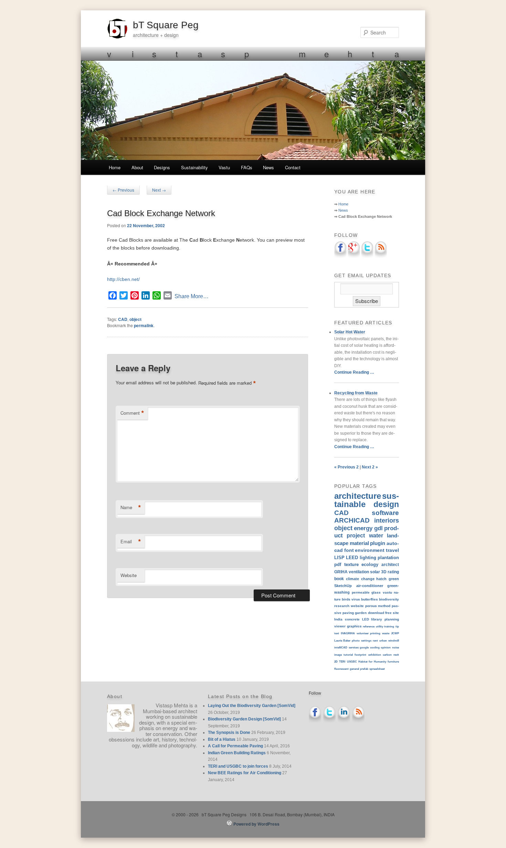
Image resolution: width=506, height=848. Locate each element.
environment (369, 550)
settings (366, 640)
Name (130, 507)
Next (159, 190)
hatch (381, 579)
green (394, 579)
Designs (162, 167)
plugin (377, 543)
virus (355, 599)
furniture (393, 661)
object (135, 319)
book (339, 578)
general (354, 668)
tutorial (348, 654)
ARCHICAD (352, 520)
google (364, 647)
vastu (387, 592)
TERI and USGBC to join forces (238, 766)
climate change (360, 579)
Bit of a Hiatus (221, 739)
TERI (342, 661)
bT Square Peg (166, 25)
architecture (357, 496)
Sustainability (194, 167)
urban (383, 640)
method (384, 606)
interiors (386, 520)
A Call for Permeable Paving (235, 746)
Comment (132, 412)
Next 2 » (370, 467)
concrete (352, 619)
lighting (368, 557)
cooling (375, 647)
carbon (387, 654)
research (341, 606)
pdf (337, 564)
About (137, 167)
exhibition (374, 654)
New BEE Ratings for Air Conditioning (244, 772)
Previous (123, 190)
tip (397, 626)
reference (369, 626)
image (338, 654)
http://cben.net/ (123, 279)
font (349, 550)
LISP (339, 557)
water (376, 535)
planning (391, 619)
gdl (378, 528)
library (376, 619)
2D (336, 661)
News (268, 167)
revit (396, 654)
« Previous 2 (346, 467)
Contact (293, 167)
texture (351, 564)
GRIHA (341, 571)
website (357, 606)
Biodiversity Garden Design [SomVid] (244, 719)
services (354, 647)
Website (128, 575)
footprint (360, 654)
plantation (388, 557)
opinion (386, 647)
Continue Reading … (354, 372)
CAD (122, 319)
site (396, 613)
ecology (369, 564)
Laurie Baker (342, 640)
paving (348, 613)
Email (130, 541)
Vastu (224, 167)
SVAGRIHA (348, 633)
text (336, 633)
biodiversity (389, 599)
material (359, 543)
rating (393, 571)
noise (395, 647)
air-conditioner (369, 586)
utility (379, 626)
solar (375, 571)
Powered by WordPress (256, 824)
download (376, 613)
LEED (352, 557)
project (356, 535)
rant (375, 640)
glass (376, 592)
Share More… (192, 296)
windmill (393, 640)
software (385, 512)
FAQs (246, 167)
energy (363, 528)
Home (114, 167)
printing (375, 633)
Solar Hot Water (349, 332)
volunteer (363, 633)
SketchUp (343, 586)
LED (365, 619)
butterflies (369, 599)
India (338, 619)
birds (346, 599)
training (389, 626)
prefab (364, 668)
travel (392, 550)
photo (356, 640)
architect (390, 564)
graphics (354, 626)
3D (384, 571)
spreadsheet (377, 668)
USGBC (352, 661)
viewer (340, 626)
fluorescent (341, 668)
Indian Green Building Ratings (237, 752)
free (388, 613)
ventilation (359, 571)
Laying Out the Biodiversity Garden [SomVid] (251, 705)
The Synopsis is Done (229, 732)
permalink (144, 325)
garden (361, 613)
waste (385, 633)
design (386, 504)
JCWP (395, 633)
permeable (361, 592)
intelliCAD (340, 647)
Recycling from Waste (356, 393)
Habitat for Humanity (372, 661)
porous (371, 606)
